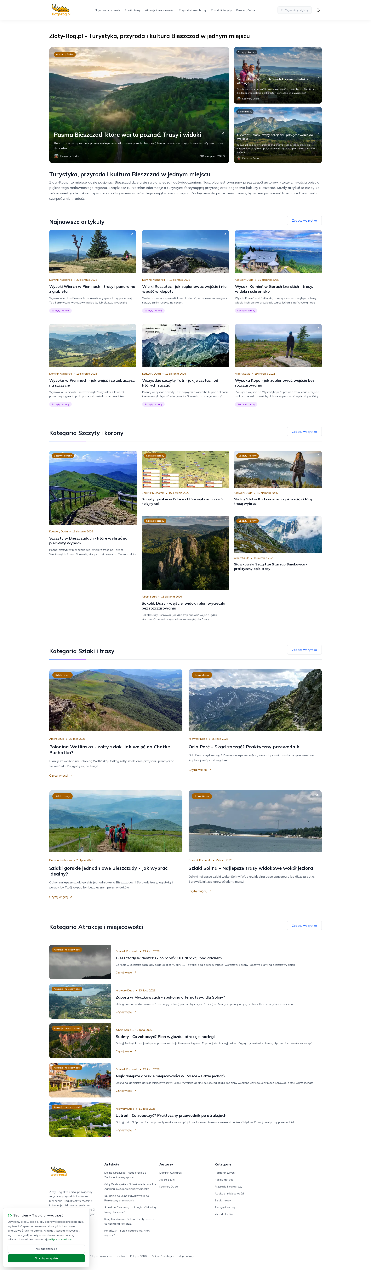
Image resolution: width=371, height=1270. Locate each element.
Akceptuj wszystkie (46, 1258)
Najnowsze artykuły (107, 10)
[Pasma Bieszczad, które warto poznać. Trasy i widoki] (139, 105)
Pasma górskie (245, 10)
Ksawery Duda (244, 279)
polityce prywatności (60, 1239)
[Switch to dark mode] (318, 10)
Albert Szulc (242, 373)
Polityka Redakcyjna (162, 1256)
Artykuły (111, 1164)
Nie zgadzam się (46, 1248)
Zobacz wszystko (304, 220)
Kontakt (121, 1256)
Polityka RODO (138, 1256)
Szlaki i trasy (132, 10)
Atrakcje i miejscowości (159, 10)
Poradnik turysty (221, 10)
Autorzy (166, 1164)
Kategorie (223, 1164)
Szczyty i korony (247, 52)
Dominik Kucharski (60, 279)
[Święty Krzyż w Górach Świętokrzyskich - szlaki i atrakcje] (278, 75)
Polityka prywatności (100, 1256)
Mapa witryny (186, 1256)
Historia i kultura (225, 1214)
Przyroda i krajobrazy (192, 10)
